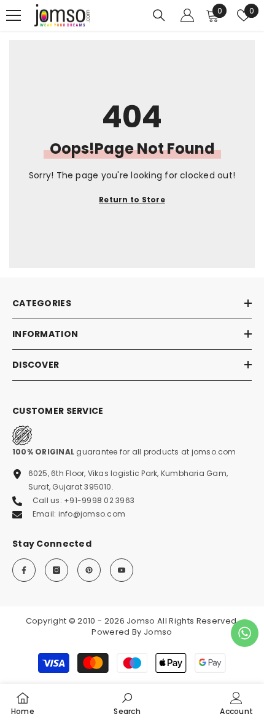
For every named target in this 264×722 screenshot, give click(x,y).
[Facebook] (24, 570)
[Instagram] (56, 570)
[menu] (13, 15)
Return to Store (132, 199)
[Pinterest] (89, 570)
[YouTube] (121, 570)
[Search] (159, 15)
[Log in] (187, 15)
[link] (126, 703)
